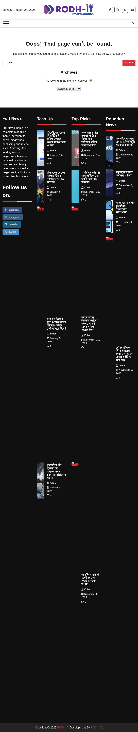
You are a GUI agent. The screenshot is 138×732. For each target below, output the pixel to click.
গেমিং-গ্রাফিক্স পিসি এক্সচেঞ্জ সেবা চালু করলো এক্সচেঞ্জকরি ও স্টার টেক (124, 354)
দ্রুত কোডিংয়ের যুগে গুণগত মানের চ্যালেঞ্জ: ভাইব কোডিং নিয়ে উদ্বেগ (56, 324)
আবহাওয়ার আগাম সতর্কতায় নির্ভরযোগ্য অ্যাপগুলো (125, 208)
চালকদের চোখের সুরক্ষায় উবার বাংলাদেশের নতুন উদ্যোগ (56, 177)
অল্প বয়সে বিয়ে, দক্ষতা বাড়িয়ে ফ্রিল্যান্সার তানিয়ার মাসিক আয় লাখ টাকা (90, 139)
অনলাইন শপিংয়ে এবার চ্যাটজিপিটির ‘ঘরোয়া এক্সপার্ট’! (125, 142)
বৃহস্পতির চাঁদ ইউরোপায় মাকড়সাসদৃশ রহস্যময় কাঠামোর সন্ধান (56, 471)
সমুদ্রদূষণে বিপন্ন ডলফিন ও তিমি (124, 173)
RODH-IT (63, 727)
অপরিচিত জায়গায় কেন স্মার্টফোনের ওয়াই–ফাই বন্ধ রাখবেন (90, 177)
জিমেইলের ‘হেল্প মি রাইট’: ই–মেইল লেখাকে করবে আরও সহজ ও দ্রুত (56, 139)
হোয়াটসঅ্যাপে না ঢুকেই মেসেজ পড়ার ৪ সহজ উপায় (90, 579)
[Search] (132, 23)
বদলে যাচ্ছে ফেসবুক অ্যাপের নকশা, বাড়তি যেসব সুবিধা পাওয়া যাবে (89, 324)
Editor (53, 150)
